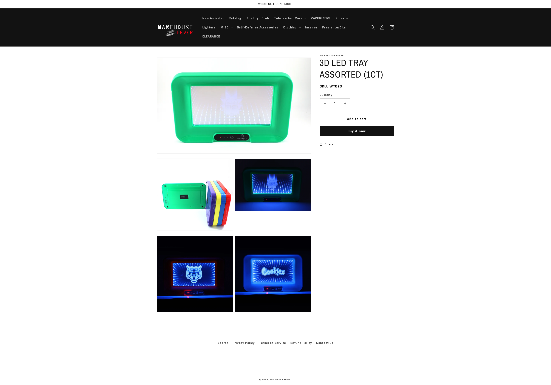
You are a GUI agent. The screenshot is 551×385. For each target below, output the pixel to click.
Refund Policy (301, 343)
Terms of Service (272, 343)
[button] (289, 18)
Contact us (324, 343)
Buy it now (357, 131)
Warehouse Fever (280, 379)
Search (223, 343)
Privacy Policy (243, 343)
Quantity (326, 95)
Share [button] (329, 144)
